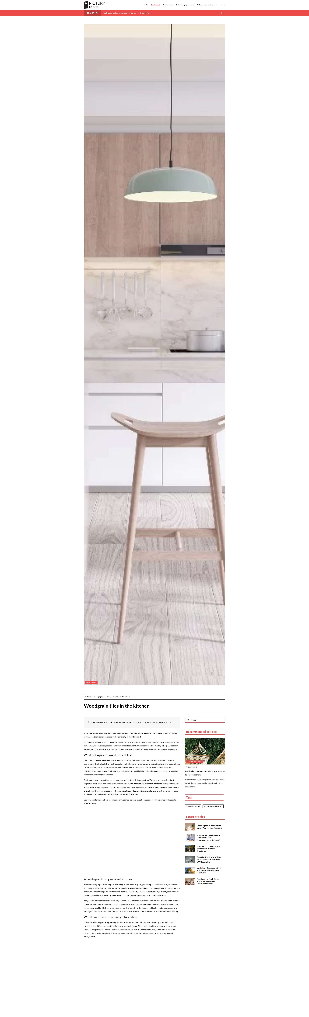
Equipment (155, 5)
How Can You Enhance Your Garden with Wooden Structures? (208, 848)
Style (146, 5)
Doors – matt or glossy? (195, 771)
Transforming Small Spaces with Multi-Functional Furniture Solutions (208, 881)
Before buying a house (185, 5)
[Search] (188, 720)
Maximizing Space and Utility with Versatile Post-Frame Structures (209, 870)
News (223, 5)
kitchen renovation (213, 806)
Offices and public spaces (207, 5)
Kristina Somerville (99, 722)
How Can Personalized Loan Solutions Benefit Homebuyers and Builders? (209, 837)
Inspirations (168, 5)
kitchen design (193, 806)
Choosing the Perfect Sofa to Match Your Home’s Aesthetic (209, 827)
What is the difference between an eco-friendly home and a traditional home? (137, 13)
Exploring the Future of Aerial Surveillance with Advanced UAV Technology (209, 859)
